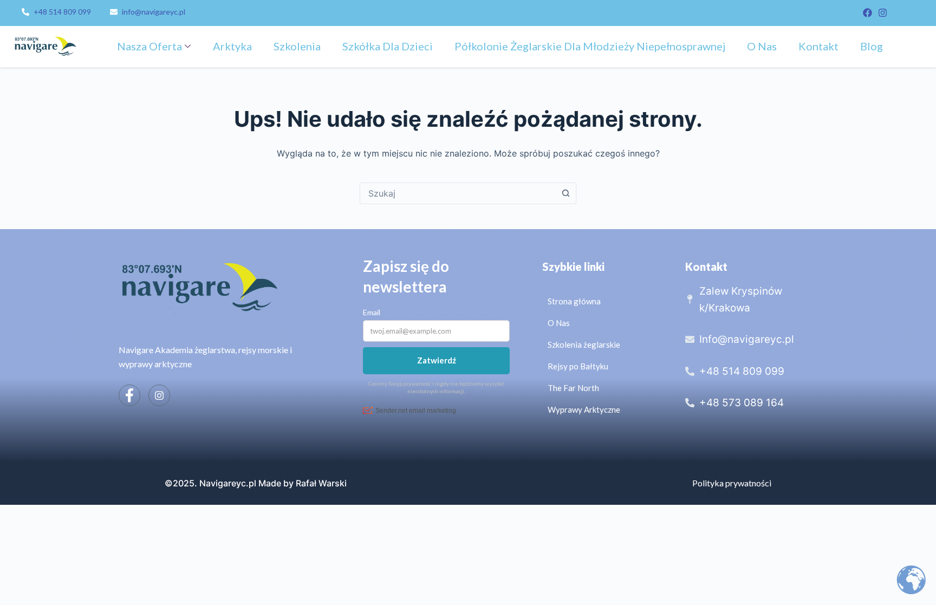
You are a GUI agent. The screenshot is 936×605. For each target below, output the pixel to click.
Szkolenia (297, 46)
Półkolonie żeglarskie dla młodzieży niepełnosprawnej (589, 46)
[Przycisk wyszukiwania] (565, 193)
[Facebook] (867, 12)
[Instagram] (882, 12)
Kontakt (818, 46)
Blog (871, 46)
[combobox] (457, 193)
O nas (762, 46)
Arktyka (232, 46)
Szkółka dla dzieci (387, 46)
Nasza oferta (149, 46)
